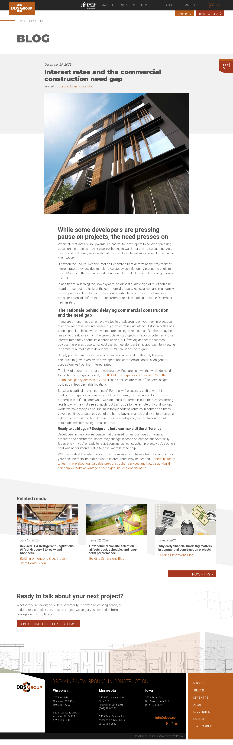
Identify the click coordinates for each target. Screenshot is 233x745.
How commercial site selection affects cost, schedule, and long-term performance (113, 549)
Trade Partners (203, 726)
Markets (108, 5)
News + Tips (150, 5)
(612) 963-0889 (107, 723)
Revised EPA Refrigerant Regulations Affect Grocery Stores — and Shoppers (47, 549)
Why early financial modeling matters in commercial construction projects (185, 547)
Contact (211, 7)
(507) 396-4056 (107, 708)
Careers (198, 719)
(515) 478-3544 (153, 704)
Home (21, 20)
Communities (191, 5)
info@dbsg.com (166, 717)
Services (128, 5)
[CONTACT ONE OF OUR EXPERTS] (226, 66)
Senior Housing (88, 5)
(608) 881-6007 (61, 704)
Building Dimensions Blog (76, 86)
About (170, 5)
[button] (219, 5)
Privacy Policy (175, 736)
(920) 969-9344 (61, 719)
